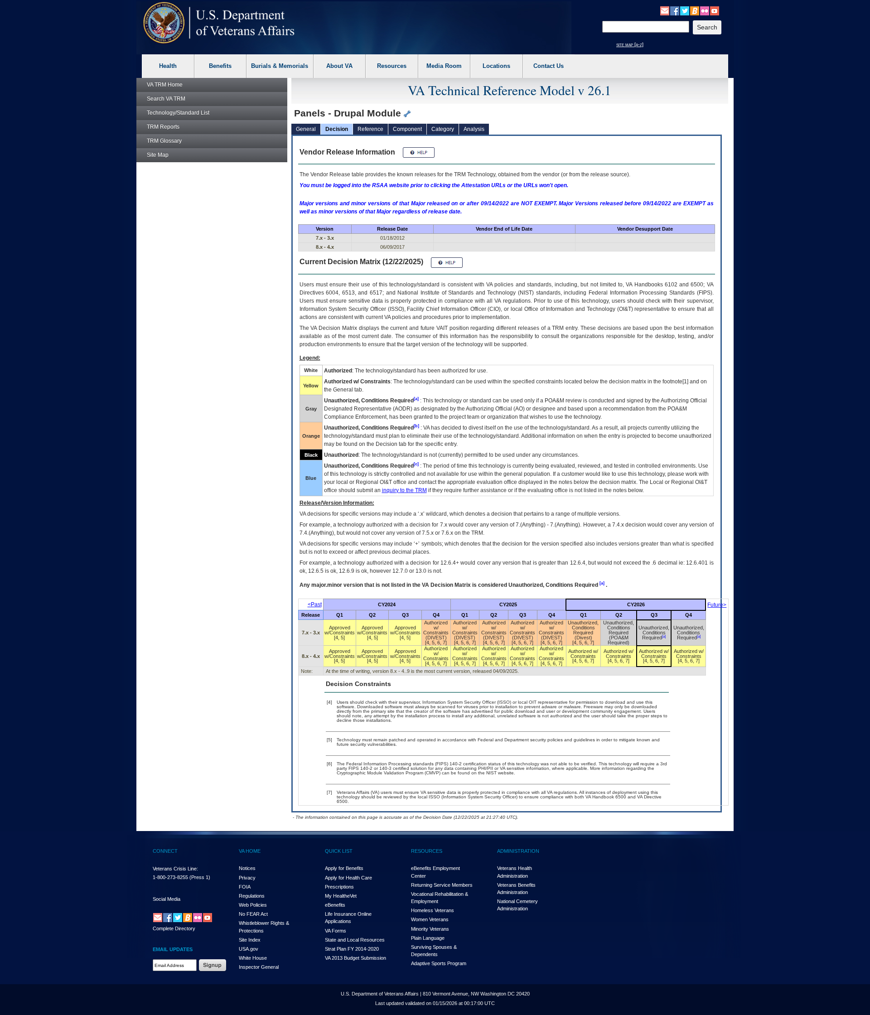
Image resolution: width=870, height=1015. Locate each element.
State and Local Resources (355, 939)
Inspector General (259, 967)
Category (442, 129)
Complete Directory (174, 928)
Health (168, 66)
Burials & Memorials (279, 66)
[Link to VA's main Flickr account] (705, 10)
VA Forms (335, 930)
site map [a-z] (629, 44)
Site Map (158, 155)
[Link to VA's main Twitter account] (685, 10)
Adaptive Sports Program (438, 963)
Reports (163, 127)
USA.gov (248, 949)
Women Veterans (430, 919)
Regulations (252, 896)
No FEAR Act (253, 914)
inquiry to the (404, 490)
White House (253, 958)
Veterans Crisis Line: (175, 868)
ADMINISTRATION (518, 851)
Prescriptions (339, 886)
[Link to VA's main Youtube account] (715, 10)
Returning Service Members (442, 885)
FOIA (245, 886)
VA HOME (250, 851)
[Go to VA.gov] (219, 22)
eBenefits (335, 905)
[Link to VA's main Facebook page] (675, 10)
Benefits (220, 66)
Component (407, 129)
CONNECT (165, 851)
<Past (315, 604)
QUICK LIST (339, 851)
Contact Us (548, 66)
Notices (247, 868)
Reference (370, 129)
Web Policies (253, 905)
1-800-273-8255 (170, 877)
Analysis (474, 129)
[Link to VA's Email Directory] (665, 10)
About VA (339, 66)
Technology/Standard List (178, 113)
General (306, 129)
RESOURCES (426, 851)
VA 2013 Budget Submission (355, 958)
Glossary (164, 141)
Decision (336, 129)
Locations (496, 66)
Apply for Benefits (344, 868)
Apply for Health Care (348, 877)
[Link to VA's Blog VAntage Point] (695, 10)
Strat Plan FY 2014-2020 (352, 949)
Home (165, 85)
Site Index (250, 939)
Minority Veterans (430, 929)
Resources (391, 66)
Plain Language (428, 938)
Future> (716, 605)
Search (166, 99)
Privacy (247, 877)
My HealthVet (341, 896)
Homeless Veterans (432, 910)
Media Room (444, 66)
